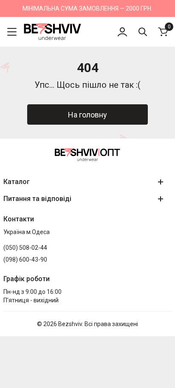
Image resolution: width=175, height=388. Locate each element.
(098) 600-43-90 (25, 259)
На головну (87, 114)
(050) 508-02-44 (25, 247)
